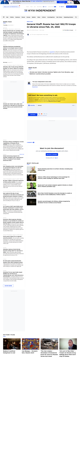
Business (18, 17)
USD (73, 105)
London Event (51, 6)
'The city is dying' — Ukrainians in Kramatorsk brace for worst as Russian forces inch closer (49, 353)
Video (38, 17)
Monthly (32, 105)
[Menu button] (3, 17)
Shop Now (62, 2)
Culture (44, 17)
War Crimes (59, 17)
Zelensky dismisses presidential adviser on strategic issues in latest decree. (13, 48)
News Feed (30, 21)
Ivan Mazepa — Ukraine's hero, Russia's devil (30, 351)
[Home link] (40, 11)
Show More (8, 285)
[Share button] (75, 30)
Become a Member (71, 6)
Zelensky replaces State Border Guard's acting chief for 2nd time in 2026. (13, 251)
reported (52, 52)
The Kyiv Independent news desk (40, 34)
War (7, 17)
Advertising (39, 6)
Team (31, 6)
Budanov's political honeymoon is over (9, 351)
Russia (23, 17)
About (27, 6)
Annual (39, 105)
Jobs (35, 6)
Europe (28, 17)
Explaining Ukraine (68, 17)
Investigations (51, 17)
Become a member (52, 154)
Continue (32, 114)
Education (22, 154)
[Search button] (76, 17)
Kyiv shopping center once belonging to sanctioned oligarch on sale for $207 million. (13, 168)
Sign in (56, 157)
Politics (12, 17)
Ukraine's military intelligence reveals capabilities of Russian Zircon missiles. (13, 143)
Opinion (34, 17)
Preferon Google (68, 30)
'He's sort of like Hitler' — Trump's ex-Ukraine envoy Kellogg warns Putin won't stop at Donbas (67, 353)
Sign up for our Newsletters (11, 6)
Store (45, 6)
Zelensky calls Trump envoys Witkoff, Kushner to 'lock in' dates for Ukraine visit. (13, 68)
